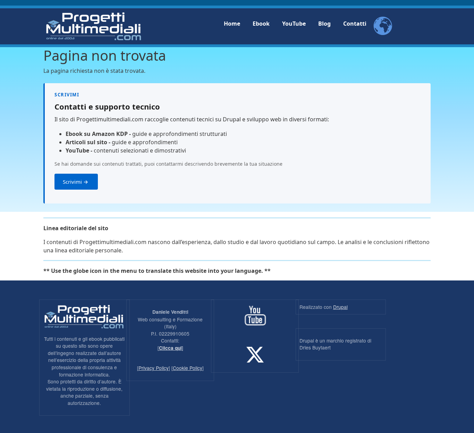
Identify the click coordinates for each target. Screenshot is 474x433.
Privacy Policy (153, 367)
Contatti (354, 23)
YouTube (294, 23)
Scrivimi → (76, 181)
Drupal (340, 306)
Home (232, 23)
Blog (324, 23)
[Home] (93, 26)
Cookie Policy (187, 367)
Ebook (261, 23)
